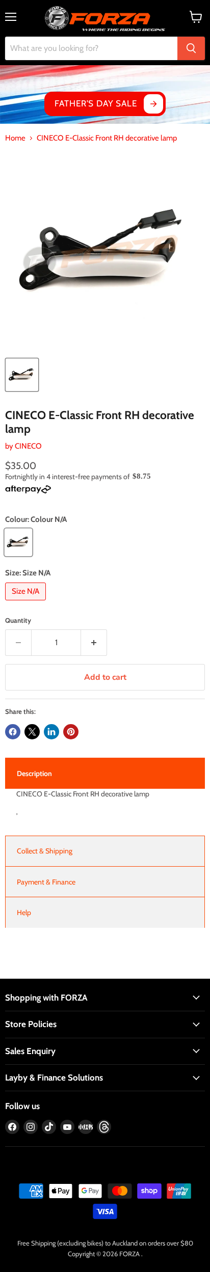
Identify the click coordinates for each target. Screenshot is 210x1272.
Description (34, 773)
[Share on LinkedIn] (51, 731)
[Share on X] (32, 731)
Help (24, 912)
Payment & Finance (46, 882)
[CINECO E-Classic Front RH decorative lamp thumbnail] (22, 374)
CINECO (28, 446)
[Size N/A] (26, 602)
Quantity (18, 620)
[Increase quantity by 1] (94, 642)
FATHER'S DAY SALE (96, 103)
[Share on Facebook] (12, 731)
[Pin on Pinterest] (70, 731)
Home (15, 138)
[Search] (191, 48)
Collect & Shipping (44, 850)
